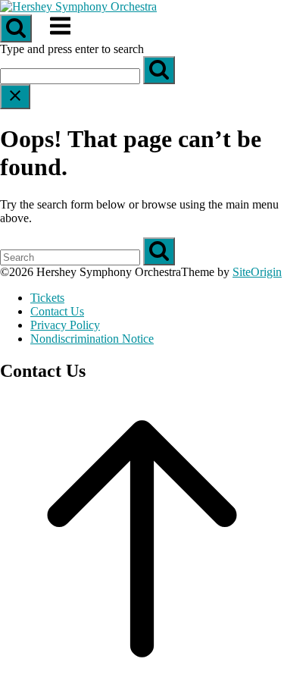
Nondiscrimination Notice (92, 338)
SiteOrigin (257, 271)
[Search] (159, 70)
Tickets (47, 297)
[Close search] (15, 96)
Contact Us (57, 311)
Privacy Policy (65, 324)
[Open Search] (16, 28)
